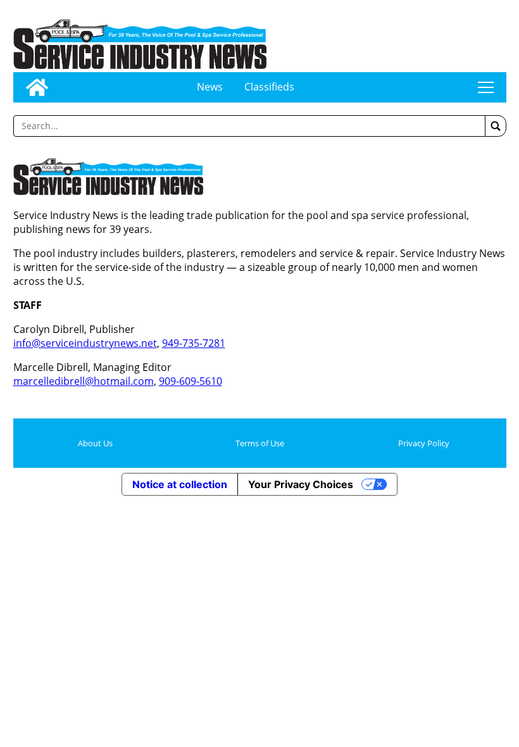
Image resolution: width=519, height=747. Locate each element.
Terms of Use (259, 443)
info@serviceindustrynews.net (85, 343)
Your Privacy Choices (300, 484)
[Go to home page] (37, 87)
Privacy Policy (423, 443)
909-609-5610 (190, 381)
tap (486, 87)
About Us (95, 443)
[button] (495, 126)
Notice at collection (179, 484)
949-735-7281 (193, 343)
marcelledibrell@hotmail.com (83, 381)
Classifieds (269, 87)
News (210, 87)
